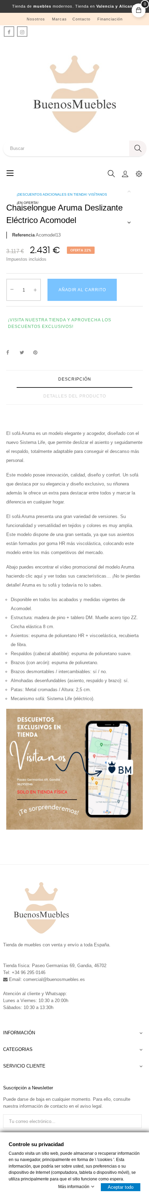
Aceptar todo (120, 1187)
